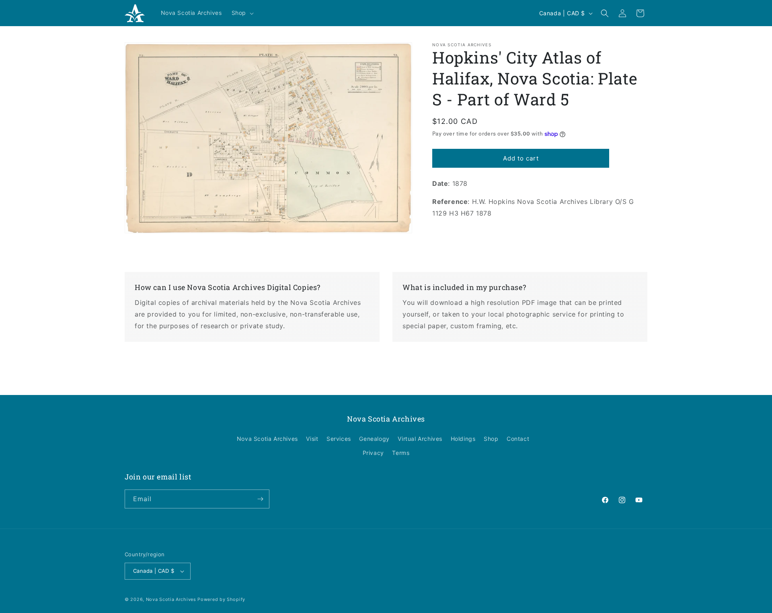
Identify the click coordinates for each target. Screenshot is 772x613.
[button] (242, 12)
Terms (400, 453)
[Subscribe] (260, 499)
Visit (312, 438)
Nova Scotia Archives (267, 438)
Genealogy (374, 438)
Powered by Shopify (221, 599)
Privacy (373, 453)
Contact (518, 438)
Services (338, 438)
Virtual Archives (420, 438)
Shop (491, 438)
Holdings (463, 438)
